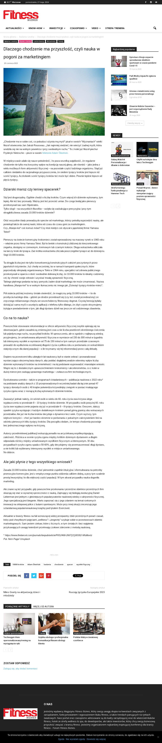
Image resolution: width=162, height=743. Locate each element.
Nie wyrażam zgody (75, 739)
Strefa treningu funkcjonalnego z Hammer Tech (119, 191)
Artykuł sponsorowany (13, 633)
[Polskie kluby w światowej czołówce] (89, 624)
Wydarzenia (142, 156)
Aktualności (14, 28)
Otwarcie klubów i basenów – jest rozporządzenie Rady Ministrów (142, 109)
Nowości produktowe (120, 156)
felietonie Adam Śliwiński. (55, 153)
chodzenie (58, 564)
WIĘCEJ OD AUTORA (43, 606)
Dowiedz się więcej (96, 739)
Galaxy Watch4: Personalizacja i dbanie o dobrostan (120, 162)
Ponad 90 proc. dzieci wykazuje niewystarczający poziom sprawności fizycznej (147, 193)
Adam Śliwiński (34, 564)
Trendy (60, 41)
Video (95, 28)
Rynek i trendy (25, 41)
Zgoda (61, 739)
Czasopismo (77, 28)
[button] (155, 28)
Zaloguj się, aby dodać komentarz (20, 668)
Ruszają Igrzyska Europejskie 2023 (87, 592)
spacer (70, 564)
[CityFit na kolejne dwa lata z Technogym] (148, 149)
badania (47, 564)
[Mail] (156, 2)
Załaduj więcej (133, 123)
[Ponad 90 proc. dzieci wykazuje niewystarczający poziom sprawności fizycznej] (148, 177)
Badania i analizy (10, 41)
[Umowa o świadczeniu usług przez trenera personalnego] (119, 95)
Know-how (35, 28)
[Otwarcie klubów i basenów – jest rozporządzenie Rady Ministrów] (119, 110)
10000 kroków (18, 564)
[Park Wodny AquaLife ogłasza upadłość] (119, 80)
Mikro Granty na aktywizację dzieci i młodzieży (21, 594)
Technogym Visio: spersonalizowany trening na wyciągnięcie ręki (17, 640)
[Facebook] (145, 2)
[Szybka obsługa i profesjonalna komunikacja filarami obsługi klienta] (54, 624)
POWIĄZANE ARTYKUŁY (17, 606)
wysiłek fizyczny (83, 564)
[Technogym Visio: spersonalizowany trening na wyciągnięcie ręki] (19, 624)
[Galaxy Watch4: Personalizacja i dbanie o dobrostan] (122, 149)
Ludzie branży (39, 41)
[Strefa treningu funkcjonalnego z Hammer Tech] (122, 177)
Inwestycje (56, 28)
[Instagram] (151, 2)
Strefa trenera (115, 28)
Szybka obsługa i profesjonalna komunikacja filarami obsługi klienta (53, 640)
